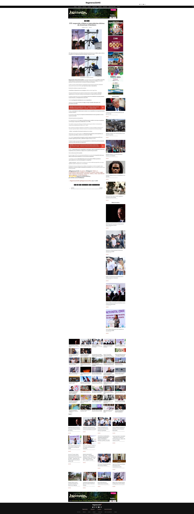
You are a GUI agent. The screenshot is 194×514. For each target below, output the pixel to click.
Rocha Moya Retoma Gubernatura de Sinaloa (119, 364)
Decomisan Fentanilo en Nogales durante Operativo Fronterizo (73, 411)
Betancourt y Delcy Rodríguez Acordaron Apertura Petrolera (120, 401)
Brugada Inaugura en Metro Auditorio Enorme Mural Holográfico (108, 383)
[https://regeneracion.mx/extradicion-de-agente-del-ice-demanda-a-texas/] (85, 407)
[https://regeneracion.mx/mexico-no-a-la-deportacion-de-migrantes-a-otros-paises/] (74, 370)
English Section (112, 6)
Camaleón (94, 6)
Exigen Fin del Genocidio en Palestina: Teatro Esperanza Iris (85, 392)
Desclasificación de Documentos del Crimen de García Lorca (108, 402)
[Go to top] (192, 512)
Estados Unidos (85, 184)
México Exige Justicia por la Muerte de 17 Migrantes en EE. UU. (120, 392)
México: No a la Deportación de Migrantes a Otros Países (74, 373)
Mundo (89, 6)
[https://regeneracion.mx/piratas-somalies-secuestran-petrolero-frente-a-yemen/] (120, 370)
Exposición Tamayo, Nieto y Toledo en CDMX (73, 383)
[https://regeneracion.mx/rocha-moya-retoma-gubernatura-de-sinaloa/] (120, 361)
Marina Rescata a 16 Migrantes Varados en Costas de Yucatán (97, 383)
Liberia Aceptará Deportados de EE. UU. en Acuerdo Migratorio (85, 402)
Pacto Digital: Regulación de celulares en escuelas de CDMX (120, 346)
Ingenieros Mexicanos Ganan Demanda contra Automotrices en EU (85, 364)
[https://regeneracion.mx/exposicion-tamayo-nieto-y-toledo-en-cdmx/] (74, 380)
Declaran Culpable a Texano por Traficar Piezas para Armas (97, 401)
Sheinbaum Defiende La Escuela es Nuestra (120, 383)
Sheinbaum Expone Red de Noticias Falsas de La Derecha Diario (109, 392)
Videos (118, 6)
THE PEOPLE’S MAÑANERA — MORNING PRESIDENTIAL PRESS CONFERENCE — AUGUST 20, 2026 (74, 392)
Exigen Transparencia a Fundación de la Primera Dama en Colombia (97, 346)
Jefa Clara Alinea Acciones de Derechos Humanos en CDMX (97, 411)
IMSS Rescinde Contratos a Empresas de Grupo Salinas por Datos (74, 346)
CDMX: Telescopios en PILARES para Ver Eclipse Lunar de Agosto (85, 374)
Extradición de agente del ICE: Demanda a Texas (85, 411)
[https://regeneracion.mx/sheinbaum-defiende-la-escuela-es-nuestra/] (120, 380)
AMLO (75, 184)
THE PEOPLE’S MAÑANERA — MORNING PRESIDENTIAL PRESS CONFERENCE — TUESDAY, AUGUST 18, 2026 (120, 411)
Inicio (75, 6)
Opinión (99, 6)
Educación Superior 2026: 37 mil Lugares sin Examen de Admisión (74, 355)
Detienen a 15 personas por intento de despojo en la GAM (85, 346)
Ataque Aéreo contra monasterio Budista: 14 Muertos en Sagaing (97, 364)
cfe (77, 184)
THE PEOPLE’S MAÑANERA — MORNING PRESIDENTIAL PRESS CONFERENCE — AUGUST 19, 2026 (74, 402)
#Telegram (89, 171)
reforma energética (96, 184)
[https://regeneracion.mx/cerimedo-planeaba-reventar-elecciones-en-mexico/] (74, 361)
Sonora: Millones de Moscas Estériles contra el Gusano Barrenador (108, 346)
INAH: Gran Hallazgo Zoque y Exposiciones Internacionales (97, 373)
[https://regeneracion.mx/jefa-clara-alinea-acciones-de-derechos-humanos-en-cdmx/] (97, 407)
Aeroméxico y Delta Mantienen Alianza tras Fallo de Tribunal (85, 383)
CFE (85, 20)
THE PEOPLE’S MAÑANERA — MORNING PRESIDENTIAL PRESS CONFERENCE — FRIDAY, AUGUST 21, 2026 (109, 374)
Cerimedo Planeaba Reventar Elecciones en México (74, 364)
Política (84, 6)
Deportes (105, 6)
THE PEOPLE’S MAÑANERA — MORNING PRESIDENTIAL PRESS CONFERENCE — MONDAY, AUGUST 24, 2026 (85, 355)
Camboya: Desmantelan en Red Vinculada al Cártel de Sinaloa (109, 364)
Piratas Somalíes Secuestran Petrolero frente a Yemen (120, 373)
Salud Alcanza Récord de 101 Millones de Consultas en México (108, 411)
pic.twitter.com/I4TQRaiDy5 (76, 177)
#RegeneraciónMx (74, 171)
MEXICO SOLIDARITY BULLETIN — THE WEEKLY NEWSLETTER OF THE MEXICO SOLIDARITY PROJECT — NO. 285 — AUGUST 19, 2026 (120, 355)
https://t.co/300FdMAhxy (83, 176)
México (79, 6)
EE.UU (80, 184)
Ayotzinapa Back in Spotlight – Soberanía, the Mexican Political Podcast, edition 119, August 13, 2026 (97, 355)
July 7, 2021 (94, 181)
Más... (70, 414)
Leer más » (107, 116)
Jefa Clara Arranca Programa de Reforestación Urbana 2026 (97, 392)
